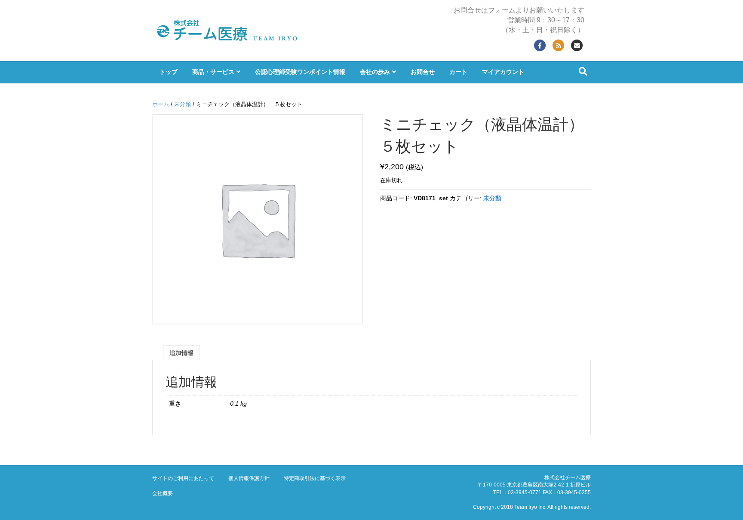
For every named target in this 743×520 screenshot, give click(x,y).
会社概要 (162, 493)
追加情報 (181, 352)
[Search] (583, 71)
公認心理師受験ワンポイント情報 (300, 71)
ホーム (160, 104)
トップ (169, 71)
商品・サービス (213, 71)
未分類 (182, 104)
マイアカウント (503, 71)
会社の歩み (375, 71)
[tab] (181, 352)
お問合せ (423, 71)
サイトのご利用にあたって (183, 478)
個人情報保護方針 (249, 478)
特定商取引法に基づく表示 (315, 478)
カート (458, 71)
